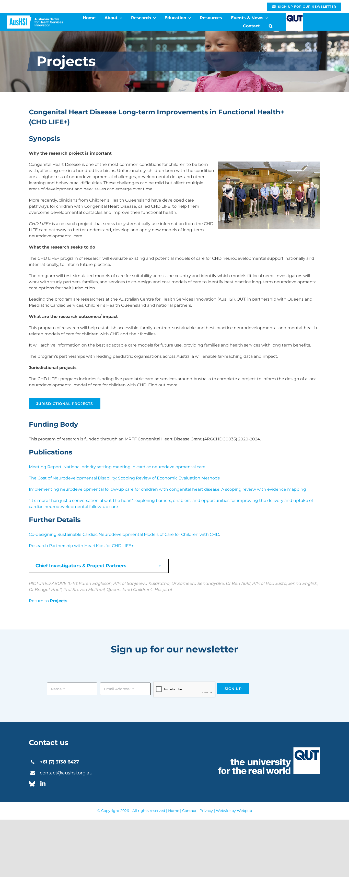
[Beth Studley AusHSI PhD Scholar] (35, 17)
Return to (48, 600)
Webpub (244, 810)
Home (173, 810)
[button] (271, 26)
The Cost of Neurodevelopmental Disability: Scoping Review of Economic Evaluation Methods (124, 478)
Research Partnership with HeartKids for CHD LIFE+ (81, 545)
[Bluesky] (32, 784)
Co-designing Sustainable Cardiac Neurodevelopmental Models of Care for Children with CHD (124, 534)
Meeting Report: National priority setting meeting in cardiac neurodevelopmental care (117, 466)
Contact (189, 810)
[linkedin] (42, 783)
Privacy (206, 810)
